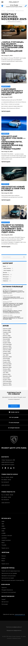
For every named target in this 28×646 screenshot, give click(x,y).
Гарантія (4, 587)
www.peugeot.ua (20, 614)
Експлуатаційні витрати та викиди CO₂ (13, 580)
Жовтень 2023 (7, 383)
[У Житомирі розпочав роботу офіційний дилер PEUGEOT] (14, 76)
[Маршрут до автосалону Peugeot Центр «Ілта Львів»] (2, 6)
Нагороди (6, 278)
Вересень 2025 (7, 348)
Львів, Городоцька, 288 (8, 460)
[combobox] (14, 257)
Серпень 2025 (7, 349)
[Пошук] (24, 257)
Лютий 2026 (6, 339)
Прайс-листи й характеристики (11, 571)
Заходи (5, 272)
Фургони (5, 552)
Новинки (5, 133)
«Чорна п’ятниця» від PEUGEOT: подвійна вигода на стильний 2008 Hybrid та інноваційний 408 (12, 47)
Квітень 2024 (6, 374)
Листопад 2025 (7, 344)
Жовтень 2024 (7, 365)
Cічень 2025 (6, 360)
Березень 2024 (7, 376)
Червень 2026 (7, 332)
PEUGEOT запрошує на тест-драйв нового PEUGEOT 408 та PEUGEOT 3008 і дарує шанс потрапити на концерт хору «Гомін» (13, 305)
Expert (3, 558)
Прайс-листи (5, 548)
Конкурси (5, 222)
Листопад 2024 (7, 363)
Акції (4, 266)
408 (3, 523)
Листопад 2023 (7, 381)
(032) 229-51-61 (6, 485)
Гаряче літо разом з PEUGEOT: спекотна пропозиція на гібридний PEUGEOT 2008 (13, 318)
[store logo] (14, 2)
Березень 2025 (7, 356)
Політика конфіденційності (14, 627)
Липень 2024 (6, 369)
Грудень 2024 (7, 362)
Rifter (3, 542)
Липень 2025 (6, 351)
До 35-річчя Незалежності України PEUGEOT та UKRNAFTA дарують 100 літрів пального (13, 292)
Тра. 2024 (5, 372)
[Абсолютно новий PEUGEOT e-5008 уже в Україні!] (14, 174)
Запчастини (5, 601)
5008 (3, 530)
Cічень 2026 (6, 341)
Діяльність (6, 86)
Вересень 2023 (7, 385)
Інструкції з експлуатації (9, 592)
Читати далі (5, 64)
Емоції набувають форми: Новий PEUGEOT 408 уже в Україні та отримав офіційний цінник (12, 311)
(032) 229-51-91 (6, 502)
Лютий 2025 (6, 358)
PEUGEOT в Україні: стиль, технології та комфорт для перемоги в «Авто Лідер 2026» (12, 228)
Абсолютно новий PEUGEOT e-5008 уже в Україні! (13, 188)
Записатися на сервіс (8, 578)
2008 (3, 521)
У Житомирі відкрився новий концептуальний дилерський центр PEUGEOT (13, 298)
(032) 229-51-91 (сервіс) (8, 464)
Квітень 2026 (6, 335)
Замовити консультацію (8, 575)
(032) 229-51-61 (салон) (8, 462)
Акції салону (7, 268)
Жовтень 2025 (7, 346)
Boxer (3, 560)
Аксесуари (5, 604)
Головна (3, 10)
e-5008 (3, 533)
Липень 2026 (6, 330)
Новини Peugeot (10, 10)
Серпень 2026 (7, 328)
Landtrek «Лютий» (7, 535)
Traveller (4, 545)
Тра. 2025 (5, 355)
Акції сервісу (7, 270)
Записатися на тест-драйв (9, 573)
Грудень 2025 (7, 342)
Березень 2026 (7, 337)
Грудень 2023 (7, 379)
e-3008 (3, 528)
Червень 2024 (7, 370)
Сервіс (4, 599)
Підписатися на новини (14, 21)
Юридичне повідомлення (14, 630)
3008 (3, 526)
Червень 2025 (7, 353)
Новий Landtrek (6, 540)
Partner (4, 556)
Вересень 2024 (7, 367)
